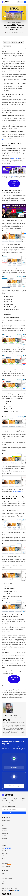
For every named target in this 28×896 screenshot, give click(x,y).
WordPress (18, 22)
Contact (3, 873)
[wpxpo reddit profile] (9, 720)
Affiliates (4, 855)
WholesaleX (4, 838)
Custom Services (6, 866)
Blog (3, 881)
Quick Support (13, 767)
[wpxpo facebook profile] (3, 894)
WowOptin (4, 841)
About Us (4, 850)
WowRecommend (6, 820)
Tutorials (9, 22)
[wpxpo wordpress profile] (6, 720)
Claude (15, 42)
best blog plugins (15, 158)
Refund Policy (5, 863)
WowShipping (5, 835)
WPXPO (15, 888)
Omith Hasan (14, 715)
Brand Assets (5, 853)
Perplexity (8, 46)
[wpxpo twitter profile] (4, 720)
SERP (3, 139)
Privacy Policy (5, 858)
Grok (22, 42)
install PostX (13, 176)
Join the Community (14, 785)
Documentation (5, 875)
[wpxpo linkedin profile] (8, 894)
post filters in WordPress (17, 491)
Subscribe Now (14, 812)
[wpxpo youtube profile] (10, 894)
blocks (8, 225)
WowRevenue (5, 833)
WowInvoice (4, 830)
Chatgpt (7, 42)
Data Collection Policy (7, 878)
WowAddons (5, 823)
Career (6, 848)
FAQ (3, 883)
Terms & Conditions (6, 861)
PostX (13, 22)
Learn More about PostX (14, 183)
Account (21, 2)
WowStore (4, 828)
